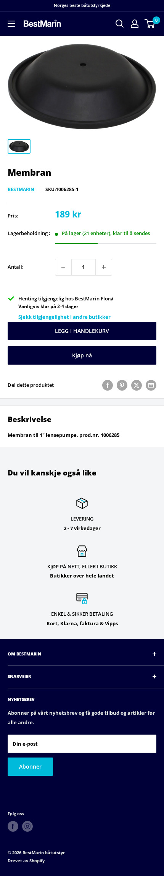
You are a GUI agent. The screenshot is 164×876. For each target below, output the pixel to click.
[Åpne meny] (11, 24)
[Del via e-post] (151, 385)
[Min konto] (134, 23)
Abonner (30, 766)
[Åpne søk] (120, 23)
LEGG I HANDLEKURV (82, 330)
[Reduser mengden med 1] (63, 267)
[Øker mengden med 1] (104, 267)
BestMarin (21, 189)
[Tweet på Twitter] (136, 385)
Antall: (16, 266)
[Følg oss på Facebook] (13, 826)
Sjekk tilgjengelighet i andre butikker (64, 316)
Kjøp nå (82, 355)
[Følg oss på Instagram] (27, 826)
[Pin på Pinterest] (122, 385)
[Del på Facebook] (107, 385)
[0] (150, 23)
